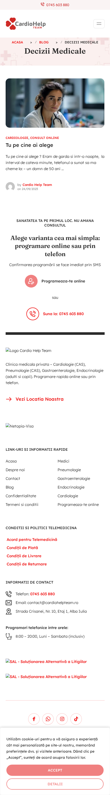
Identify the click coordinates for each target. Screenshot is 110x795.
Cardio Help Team (37, 185)
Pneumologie (69, 469)
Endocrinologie (71, 487)
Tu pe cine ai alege (29, 145)
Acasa (11, 461)
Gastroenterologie (74, 478)
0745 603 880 (56, 5)
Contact (13, 478)
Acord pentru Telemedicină (32, 539)
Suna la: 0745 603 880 (63, 313)
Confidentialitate (21, 495)
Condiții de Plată (22, 547)
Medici (63, 461)
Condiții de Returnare (27, 564)
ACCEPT (55, 770)
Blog (10, 487)
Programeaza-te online (63, 281)
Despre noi (15, 469)
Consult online (44, 138)
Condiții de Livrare (24, 555)
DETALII (55, 784)
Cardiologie (17, 138)
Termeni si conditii (22, 504)
